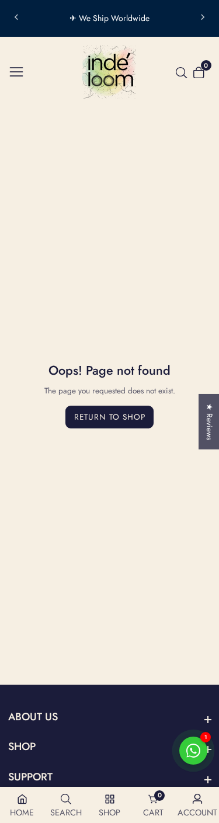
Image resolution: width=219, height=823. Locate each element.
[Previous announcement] (16, 18)
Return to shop (109, 417)
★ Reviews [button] (209, 421)
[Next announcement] (202, 18)
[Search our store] (184, 72)
